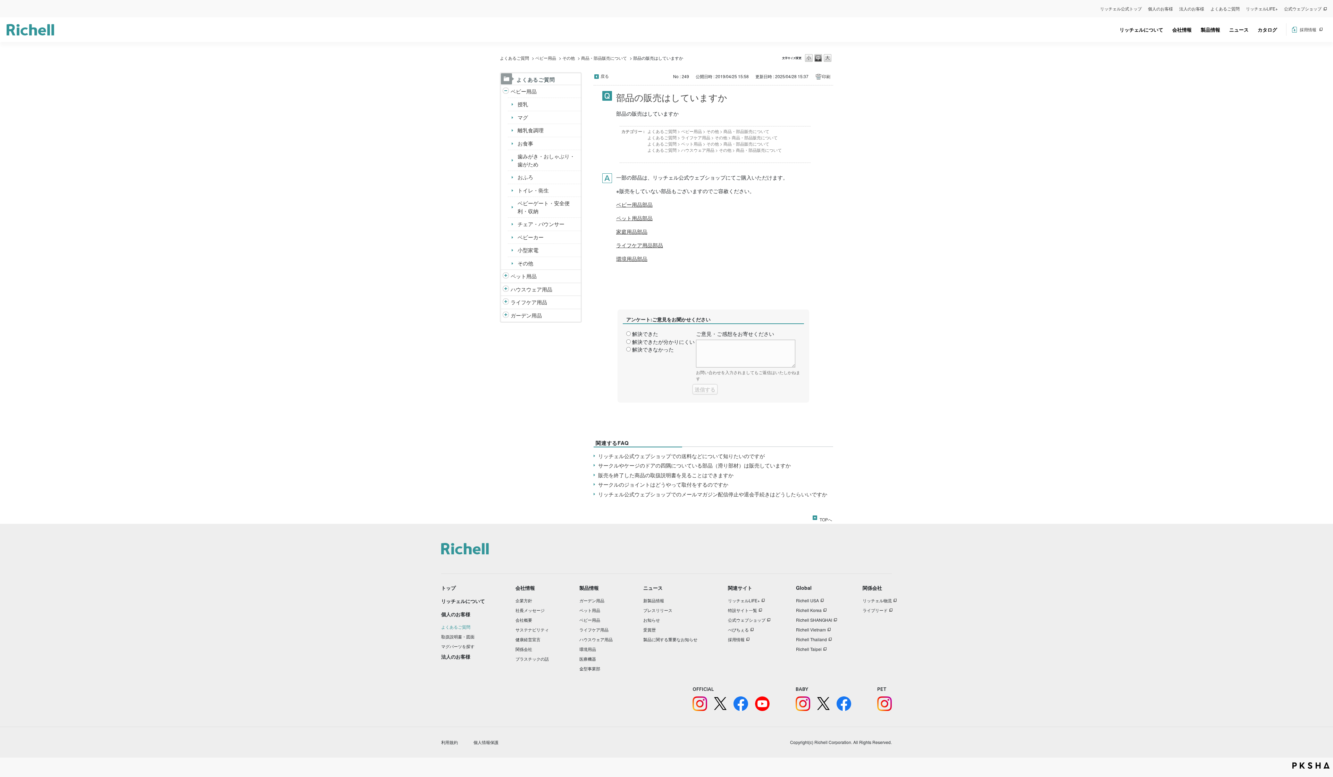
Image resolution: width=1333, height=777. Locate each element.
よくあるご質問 (1225, 8)
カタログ (1267, 29)
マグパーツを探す (458, 646)
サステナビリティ (532, 630)
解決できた (645, 333)
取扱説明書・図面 (458, 636)
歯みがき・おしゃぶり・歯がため (546, 160)
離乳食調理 (531, 130)
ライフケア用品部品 (639, 245)
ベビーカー (531, 237)
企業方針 (523, 600)
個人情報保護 (485, 742)
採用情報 (1308, 29)
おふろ (525, 177)
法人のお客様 (1191, 8)
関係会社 (523, 649)
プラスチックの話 (532, 659)
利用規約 (449, 742)
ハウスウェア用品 (531, 289)
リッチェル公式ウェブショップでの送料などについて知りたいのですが (681, 456)
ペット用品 (524, 276)
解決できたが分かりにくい (663, 341)
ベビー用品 (545, 58)
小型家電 (528, 250)
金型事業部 (589, 668)
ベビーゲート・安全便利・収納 (544, 207)
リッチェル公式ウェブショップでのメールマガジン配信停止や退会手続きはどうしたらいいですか (712, 494)
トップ (448, 587)
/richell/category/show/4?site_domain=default (506, 276)
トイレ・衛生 (533, 190)
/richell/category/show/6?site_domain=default (506, 302)
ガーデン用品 (526, 315)
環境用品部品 (631, 258)
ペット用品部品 (634, 218)
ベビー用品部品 (634, 204)
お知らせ (651, 620)
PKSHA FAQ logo (1311, 765)
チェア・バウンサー (541, 224)
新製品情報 (653, 600)
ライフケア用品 (529, 302)
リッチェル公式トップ (1121, 8)
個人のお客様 (1160, 8)
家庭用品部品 (631, 231)
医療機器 (587, 659)
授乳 (523, 104)
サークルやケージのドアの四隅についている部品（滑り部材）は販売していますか (694, 465)
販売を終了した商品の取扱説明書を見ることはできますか (665, 475)
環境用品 (587, 649)
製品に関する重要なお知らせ (670, 639)
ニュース (1239, 29)
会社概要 (523, 620)
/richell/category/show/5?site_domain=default (506, 92)
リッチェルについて (1141, 29)
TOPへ (826, 518)
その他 (568, 58)
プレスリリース (657, 610)
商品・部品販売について (604, 58)
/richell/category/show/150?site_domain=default (506, 316)
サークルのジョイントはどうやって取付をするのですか (663, 484)
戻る (605, 76)
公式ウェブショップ (1303, 8)
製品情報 (1210, 29)
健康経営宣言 (527, 639)
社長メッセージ (530, 610)
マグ (523, 117)
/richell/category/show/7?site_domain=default (506, 290)
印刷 (826, 76)
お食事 (525, 143)
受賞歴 (649, 630)
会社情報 (1182, 29)
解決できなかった (653, 349)
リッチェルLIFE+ (1262, 8)
